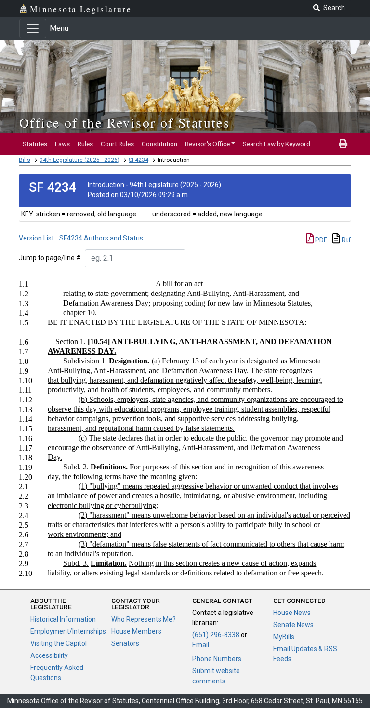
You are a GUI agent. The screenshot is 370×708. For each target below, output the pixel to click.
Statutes (35, 143)
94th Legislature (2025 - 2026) (79, 160)
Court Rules (117, 143)
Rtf (345, 240)
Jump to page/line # (50, 258)
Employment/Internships (68, 631)
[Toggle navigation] (32, 28)
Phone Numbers (216, 659)
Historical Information (63, 619)
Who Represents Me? (143, 619)
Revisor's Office (207, 143)
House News (292, 612)
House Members (136, 631)
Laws (62, 143)
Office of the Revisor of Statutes (124, 122)
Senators (125, 643)
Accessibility (49, 655)
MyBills (283, 637)
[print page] (343, 143)
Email (200, 645)
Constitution (159, 143)
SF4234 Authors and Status (101, 238)
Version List (36, 238)
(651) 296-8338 (215, 635)
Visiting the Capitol (58, 643)
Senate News (293, 624)
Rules (85, 143)
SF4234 (138, 160)
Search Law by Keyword (276, 143)
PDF (320, 240)
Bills (24, 160)
